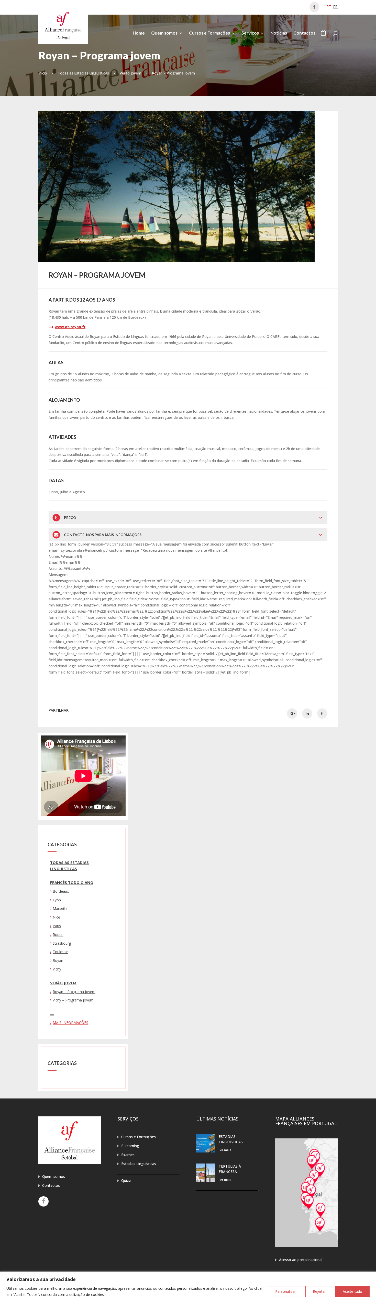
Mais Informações (70, 1022)
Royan (58, 960)
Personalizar (285, 1291)
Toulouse (60, 951)
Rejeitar (319, 1291)
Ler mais (225, 1150)
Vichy (57, 969)
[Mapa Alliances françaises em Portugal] (306, 1245)
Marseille (60, 908)
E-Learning (130, 1145)
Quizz (126, 1180)
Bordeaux (61, 891)
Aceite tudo (352, 1291)
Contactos (304, 33)
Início (42, 73)
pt (328, 6)
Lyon (57, 900)
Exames (128, 1154)
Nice (56, 917)
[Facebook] (43, 1201)
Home (139, 33)
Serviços (250, 33)
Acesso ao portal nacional (300, 1259)
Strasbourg (62, 943)
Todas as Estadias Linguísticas (83, 73)
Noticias (278, 33)
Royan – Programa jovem (74, 991)
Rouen (58, 934)
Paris (57, 925)
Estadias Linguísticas (138, 1163)
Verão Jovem (130, 73)
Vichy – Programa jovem (73, 1000)
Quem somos (164, 33)
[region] (188, 1287)
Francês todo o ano (71, 882)
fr (335, 6)
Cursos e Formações (209, 33)
